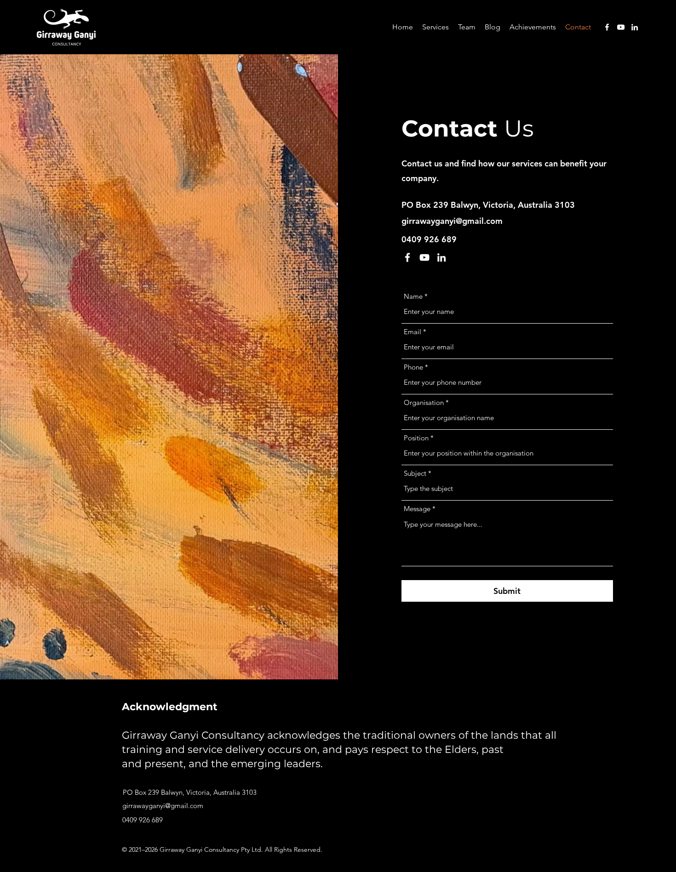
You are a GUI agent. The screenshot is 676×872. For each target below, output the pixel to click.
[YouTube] (620, 27)
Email (412, 331)
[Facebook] (607, 27)
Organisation (424, 402)
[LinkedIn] (634, 27)
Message (417, 508)
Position (416, 437)
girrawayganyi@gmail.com (452, 221)
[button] (435, 27)
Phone (413, 367)
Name (413, 296)
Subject (415, 473)
